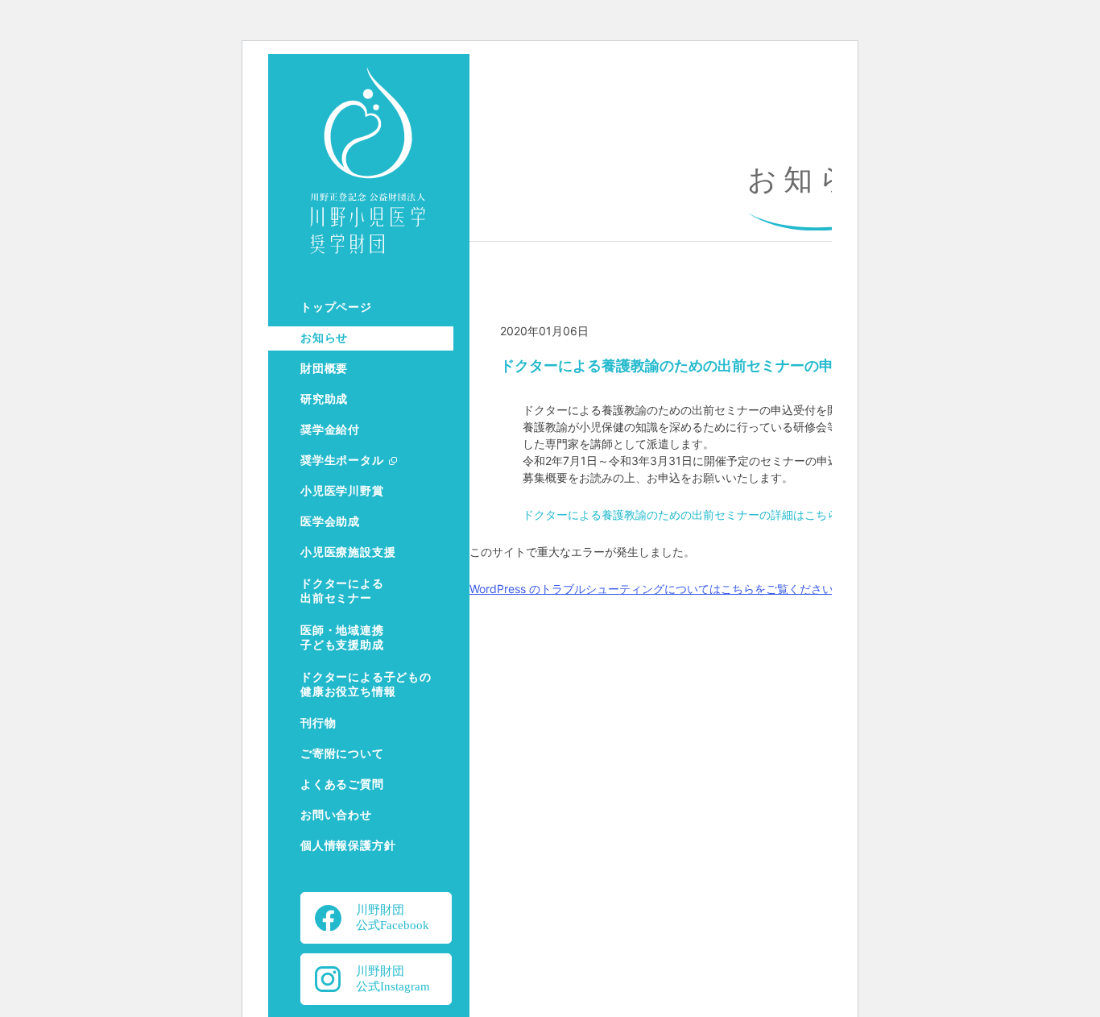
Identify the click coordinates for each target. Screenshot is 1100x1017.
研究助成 (324, 399)
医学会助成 (330, 522)
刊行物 (318, 723)
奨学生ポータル (342, 461)
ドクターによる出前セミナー (342, 591)
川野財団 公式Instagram (393, 979)
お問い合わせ (336, 815)
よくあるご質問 (342, 784)
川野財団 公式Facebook (392, 917)
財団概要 (324, 369)
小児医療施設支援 (347, 552)
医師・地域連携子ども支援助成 (342, 638)
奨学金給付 (330, 430)
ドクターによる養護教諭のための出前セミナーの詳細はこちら (680, 514)
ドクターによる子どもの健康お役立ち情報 (366, 684)
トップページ (336, 307)
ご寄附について (342, 754)
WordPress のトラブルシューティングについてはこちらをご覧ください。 (657, 589)
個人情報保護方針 (347, 846)
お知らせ (324, 338)
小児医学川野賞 (342, 491)
